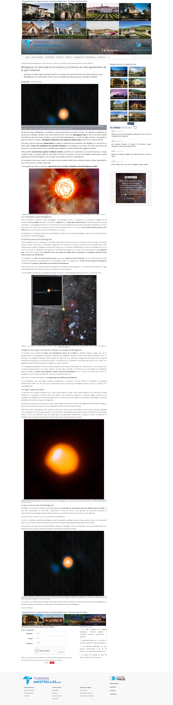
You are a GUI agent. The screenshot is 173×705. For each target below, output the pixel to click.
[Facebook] (102, 50)
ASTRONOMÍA (49, 57)
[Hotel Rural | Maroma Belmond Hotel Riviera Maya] (95, 620)
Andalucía (113, 687)
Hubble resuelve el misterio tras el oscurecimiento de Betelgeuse (43, 517)
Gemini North (44, 596)
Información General (86, 693)
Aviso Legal (83, 690)
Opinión (30, 643)
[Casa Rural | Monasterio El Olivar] (74, 620)
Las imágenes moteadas (37, 358)
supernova (63, 252)
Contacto (26, 696)
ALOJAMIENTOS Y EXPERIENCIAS (84, 57)
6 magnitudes (37, 233)
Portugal (113, 690)
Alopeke (31, 596)
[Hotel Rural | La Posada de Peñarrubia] (137, 83)
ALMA (84, 501)
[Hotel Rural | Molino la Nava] (119, 71)
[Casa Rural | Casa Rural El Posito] (119, 116)
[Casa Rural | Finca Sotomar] (135, 30)
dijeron (44, 225)
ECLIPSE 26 (59, 57)
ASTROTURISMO (37, 57)
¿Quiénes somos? (29, 690)
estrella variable (39, 508)
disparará (24, 529)
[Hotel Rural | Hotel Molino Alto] (119, 105)
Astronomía (29, 63)
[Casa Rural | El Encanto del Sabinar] (137, 94)
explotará (47, 252)
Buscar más (130, 123)
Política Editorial (28, 693)
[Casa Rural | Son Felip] (137, 71)
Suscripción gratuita (141, 50)
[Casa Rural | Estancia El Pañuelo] (119, 94)
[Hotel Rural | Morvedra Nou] (102, 30)
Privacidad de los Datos (87, 696)
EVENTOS (68, 57)
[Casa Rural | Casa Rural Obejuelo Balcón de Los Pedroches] (135, 12)
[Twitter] (105, 50)
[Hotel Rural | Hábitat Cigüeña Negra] (38, 12)
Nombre (29, 634)
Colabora (55, 693)
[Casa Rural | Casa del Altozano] (137, 105)
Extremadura (114, 683)
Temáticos (113, 694)
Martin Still (24, 409)
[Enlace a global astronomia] (131, 188)
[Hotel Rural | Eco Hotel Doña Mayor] (53, 620)
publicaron (37, 273)
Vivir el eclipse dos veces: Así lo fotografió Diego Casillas (129, 164)
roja (34, 500)
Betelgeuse (39, 132)
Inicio (27, 57)
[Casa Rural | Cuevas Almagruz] (32, 620)
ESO (96, 501)
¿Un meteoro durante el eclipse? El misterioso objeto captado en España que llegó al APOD (131, 145)
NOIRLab (83, 346)
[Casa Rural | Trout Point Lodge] (70, 12)
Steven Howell (34, 222)
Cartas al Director (57, 696)
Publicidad (55, 690)
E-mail (30, 638)
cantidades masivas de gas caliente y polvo (81, 520)
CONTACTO (101, 57)
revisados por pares (56, 273)
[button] (27, 105)
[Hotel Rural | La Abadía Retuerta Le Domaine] (102, 12)
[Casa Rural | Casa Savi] (70, 30)
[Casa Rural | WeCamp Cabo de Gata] (38, 30)
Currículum (55, 698)
